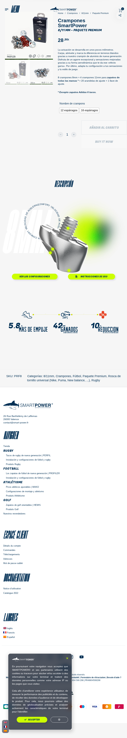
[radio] (69, 110)
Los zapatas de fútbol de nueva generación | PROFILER (33, 473)
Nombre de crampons (72, 103)
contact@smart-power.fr (15, 422)
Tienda (6, 446)
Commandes (9, 550)
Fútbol (77, 376)
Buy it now (104, 142)
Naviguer (10, 435)
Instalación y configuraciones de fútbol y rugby (28, 460)
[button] (67, 658)
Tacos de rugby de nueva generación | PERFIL (28, 455)
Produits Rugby (13, 464)
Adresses (7, 559)
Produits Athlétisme (15, 495)
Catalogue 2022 (10, 593)
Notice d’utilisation (12, 588)
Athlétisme (12, 482)
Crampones (63, 376)
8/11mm (48, 376)
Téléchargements (11, 554)
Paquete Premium (94, 376)
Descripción (63, 183)
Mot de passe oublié (13, 563)
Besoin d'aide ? (114, 677)
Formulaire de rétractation (93, 677)
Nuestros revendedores (14, 513)
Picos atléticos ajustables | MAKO (22, 487)
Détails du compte (12, 546)
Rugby (95, 380)
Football (11, 468)
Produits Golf (12, 509)
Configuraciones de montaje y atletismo (25, 491)
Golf (7, 500)
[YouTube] (82, 657)
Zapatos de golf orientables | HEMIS (23, 505)
